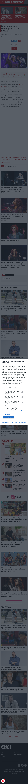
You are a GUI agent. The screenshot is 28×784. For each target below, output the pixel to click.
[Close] (25, 361)
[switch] (22, 392)
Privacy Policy (22, 422)
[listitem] (14, 388)
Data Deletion (5, 422)
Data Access (14, 422)
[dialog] (14, 392)
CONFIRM (8, 417)
